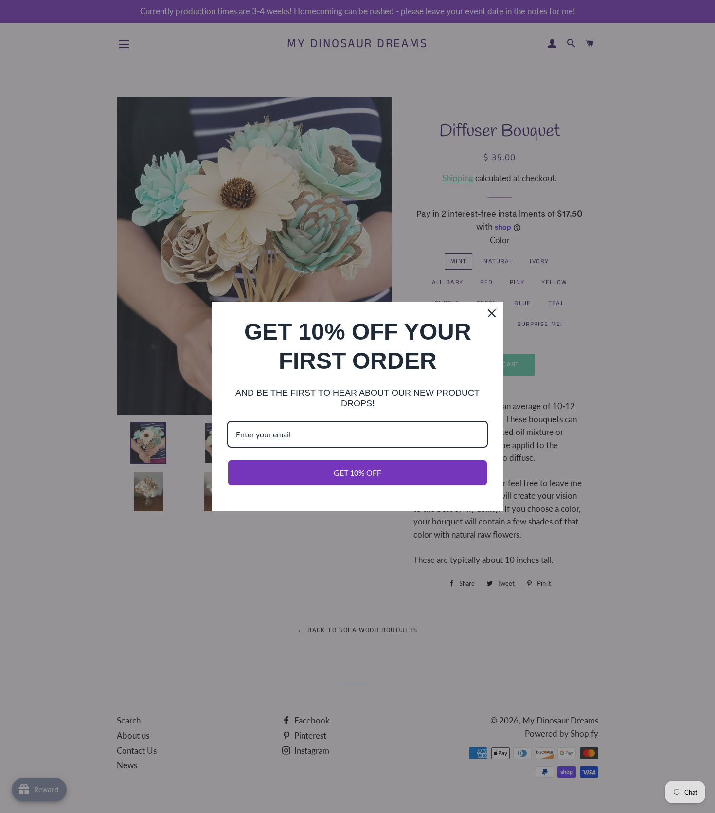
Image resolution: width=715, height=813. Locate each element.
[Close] (491, 313)
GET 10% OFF (357, 472)
